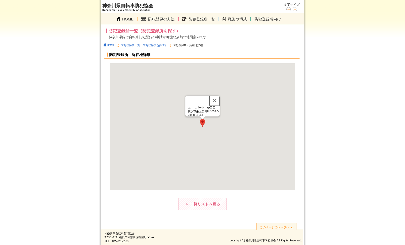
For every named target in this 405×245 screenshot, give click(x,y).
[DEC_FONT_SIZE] (289, 9)
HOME (128, 19)
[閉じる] (214, 101)
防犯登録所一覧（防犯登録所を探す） (144, 45)
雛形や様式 (237, 19)
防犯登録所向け (267, 19)
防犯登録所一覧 (202, 19)
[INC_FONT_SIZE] (295, 9)
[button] (202, 123)
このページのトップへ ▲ (276, 227)
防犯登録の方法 (161, 19)
